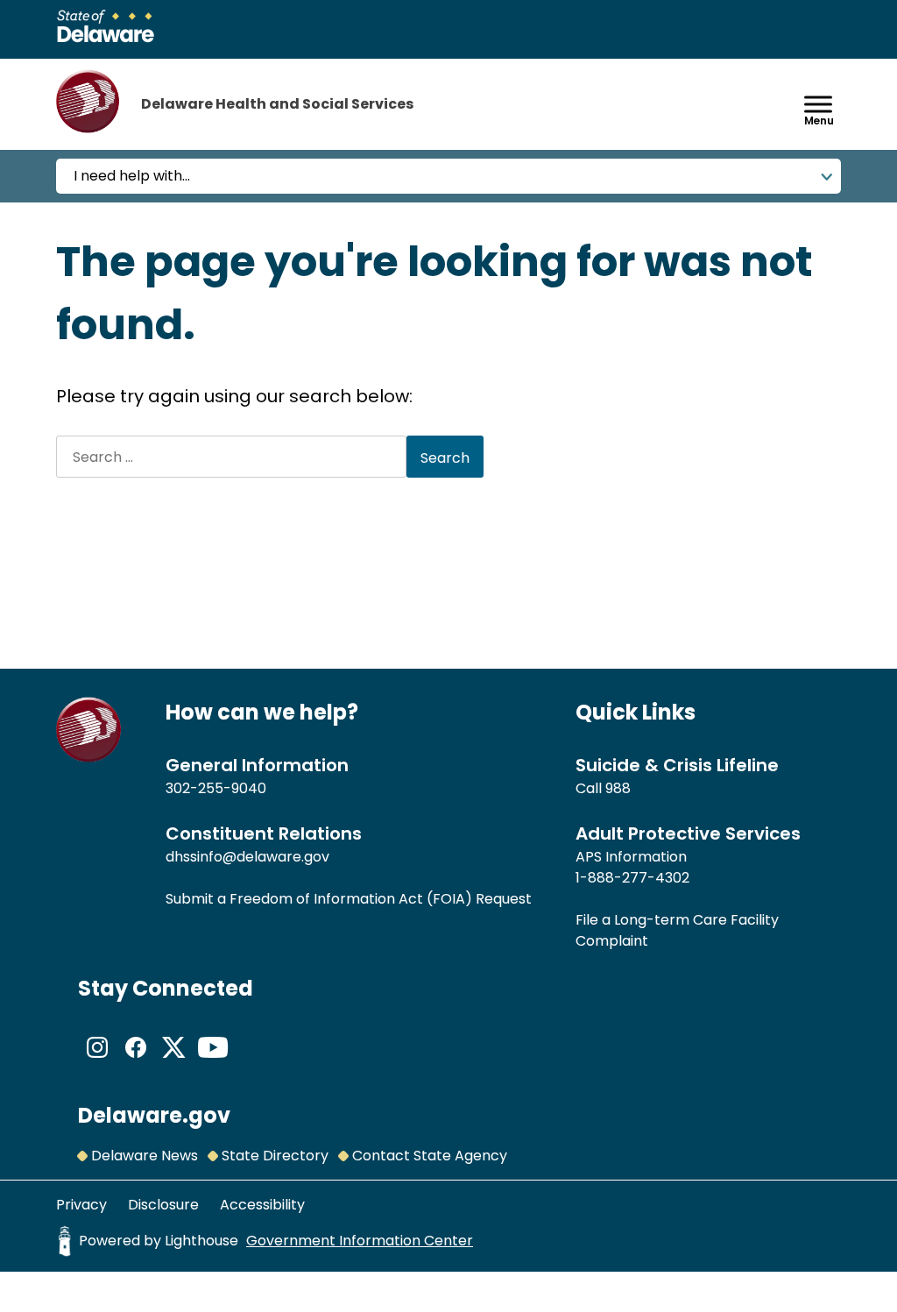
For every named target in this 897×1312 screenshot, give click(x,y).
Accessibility (262, 1205)
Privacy (81, 1205)
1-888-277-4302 (632, 878)
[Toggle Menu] (818, 104)
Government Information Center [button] (359, 1240)
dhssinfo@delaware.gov (247, 857)
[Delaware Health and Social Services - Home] (89, 758)
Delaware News (144, 1155)
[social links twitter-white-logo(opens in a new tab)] (174, 1062)
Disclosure (163, 1205)
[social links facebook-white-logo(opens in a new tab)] (136, 1062)
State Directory (275, 1155)
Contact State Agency (429, 1155)
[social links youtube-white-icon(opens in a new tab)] (213, 1062)
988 (618, 788)
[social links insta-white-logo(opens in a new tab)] (97, 1062)
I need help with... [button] (132, 176)
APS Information (631, 857)
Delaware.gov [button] (154, 1115)
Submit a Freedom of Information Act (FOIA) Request (349, 899)
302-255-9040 (216, 788)
